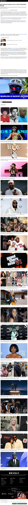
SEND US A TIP (14, 490)
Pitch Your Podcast (3, 482)
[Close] (27, 500)
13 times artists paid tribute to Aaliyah (7, 323)
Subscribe (20, 479)
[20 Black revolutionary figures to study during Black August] (14, 114)
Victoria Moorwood (4, 10)
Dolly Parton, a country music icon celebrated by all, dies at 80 (10, 432)
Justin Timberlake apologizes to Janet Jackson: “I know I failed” (14, 40)
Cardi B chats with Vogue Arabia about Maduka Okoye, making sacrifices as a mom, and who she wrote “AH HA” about (13, 233)
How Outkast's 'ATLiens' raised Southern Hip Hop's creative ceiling (11, 251)
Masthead (11, 480)
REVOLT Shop (21, 482)
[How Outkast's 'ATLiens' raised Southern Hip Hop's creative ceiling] (14, 242)
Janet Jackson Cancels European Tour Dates (11, 44)
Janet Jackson (8, 54)
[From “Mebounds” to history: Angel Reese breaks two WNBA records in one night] (14, 406)
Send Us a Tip (12, 481)
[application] (20, 496)
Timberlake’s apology (13, 75)
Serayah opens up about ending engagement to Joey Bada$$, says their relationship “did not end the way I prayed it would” (12, 450)
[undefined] (3, 40)
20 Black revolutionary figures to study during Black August (10, 123)
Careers (11, 483)
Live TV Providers (3, 481)
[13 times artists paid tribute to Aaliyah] (14, 314)
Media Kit (11, 482)
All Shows (2, 479)
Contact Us (21, 480)
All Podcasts (3, 480)
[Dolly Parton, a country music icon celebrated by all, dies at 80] (14, 423)
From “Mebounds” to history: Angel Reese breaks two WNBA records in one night (13, 414)
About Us (11, 479)
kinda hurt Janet (22, 34)
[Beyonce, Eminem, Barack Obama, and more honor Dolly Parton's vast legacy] (14, 297)
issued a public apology (14, 48)
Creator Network (3, 483)
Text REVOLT (21, 481)
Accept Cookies (14, 503)
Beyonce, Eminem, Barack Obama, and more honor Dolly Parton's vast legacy (13, 305)
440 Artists (2, 484)
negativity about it (21, 20)
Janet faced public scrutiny (20, 69)
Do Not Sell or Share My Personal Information (22, 503)
